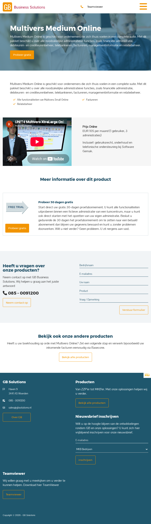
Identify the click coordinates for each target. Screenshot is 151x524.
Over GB (17, 417)
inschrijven (85, 459)
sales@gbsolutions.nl (20, 407)
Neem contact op (17, 302)
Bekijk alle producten (75, 357)
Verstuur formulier (133, 309)
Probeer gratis (22, 54)
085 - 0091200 (23, 293)
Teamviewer (95, 6)
